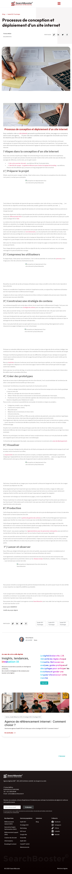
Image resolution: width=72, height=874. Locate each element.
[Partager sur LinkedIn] (58, 34)
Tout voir (44, 683)
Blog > (11, 14)
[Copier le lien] (54, 34)
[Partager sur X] (62, 34)
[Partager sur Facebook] (67, 34)
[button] (3, 716)
